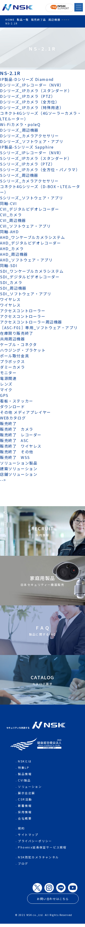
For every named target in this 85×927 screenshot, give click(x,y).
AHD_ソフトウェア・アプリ (26, 260)
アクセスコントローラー (23, 310)
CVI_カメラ (11, 214)
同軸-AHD (9, 231)
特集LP (23, 767)
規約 (21, 828)
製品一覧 (23, 19)
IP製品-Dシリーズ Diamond (27, 79)
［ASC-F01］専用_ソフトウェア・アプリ (39, 327)
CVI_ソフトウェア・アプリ (25, 226)
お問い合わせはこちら (53, 899)
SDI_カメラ (11, 282)
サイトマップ (28, 834)
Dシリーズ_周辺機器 (19, 130)
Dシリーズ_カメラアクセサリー (29, 135)
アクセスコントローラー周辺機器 (31, 322)
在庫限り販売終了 (16, 333)
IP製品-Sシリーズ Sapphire (27, 147)
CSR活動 (25, 799)
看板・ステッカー (16, 401)
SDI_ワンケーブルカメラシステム (32, 271)
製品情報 (25, 774)
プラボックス (12, 361)
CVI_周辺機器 (13, 220)
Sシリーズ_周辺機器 (19, 175)
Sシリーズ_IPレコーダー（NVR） (32, 152)
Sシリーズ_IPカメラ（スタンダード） (36, 158)
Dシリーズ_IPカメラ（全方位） (30, 102)
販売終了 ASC (14, 440)
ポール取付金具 (14, 356)
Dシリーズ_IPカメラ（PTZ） (27, 96)
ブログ (23, 863)
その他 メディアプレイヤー (25, 412)
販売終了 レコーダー (23, 435)
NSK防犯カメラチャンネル (38, 857)
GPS (4, 395)
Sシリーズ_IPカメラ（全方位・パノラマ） (40, 169)
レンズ (6, 384)
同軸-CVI (8, 203)
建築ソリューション (18, 468)
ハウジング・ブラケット (23, 350)
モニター (8, 372)
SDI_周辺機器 (13, 288)
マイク (6, 389)
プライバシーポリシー (35, 841)
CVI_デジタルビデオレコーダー (29, 209)
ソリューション (30, 787)
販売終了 (8, 423)
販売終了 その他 (16, 451)
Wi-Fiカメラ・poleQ (20, 124)
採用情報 (25, 812)
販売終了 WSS (15, 457)
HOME (9, 19)
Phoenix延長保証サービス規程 (42, 847)
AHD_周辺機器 (14, 254)
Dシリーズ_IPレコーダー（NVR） (32, 85)
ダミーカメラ (12, 367)
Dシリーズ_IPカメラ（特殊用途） (32, 107)
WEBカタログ (13, 418)
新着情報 (25, 806)
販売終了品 (38, 19)
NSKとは (25, 761)
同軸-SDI (8, 265)
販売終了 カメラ (18, 429)
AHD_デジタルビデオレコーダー (30, 243)
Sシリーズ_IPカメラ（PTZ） (27, 164)
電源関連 (8, 378)
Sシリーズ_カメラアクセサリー (29, 181)
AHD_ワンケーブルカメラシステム (32, 237)
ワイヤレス (10, 299)
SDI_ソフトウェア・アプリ (25, 293)
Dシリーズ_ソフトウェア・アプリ (32, 141)
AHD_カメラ (12, 248)
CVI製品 (24, 780)
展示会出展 (26, 793)
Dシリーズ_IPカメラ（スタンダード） (36, 90)
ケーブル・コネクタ (18, 344)
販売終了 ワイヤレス (21, 446)
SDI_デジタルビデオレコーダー (30, 277)
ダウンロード (12, 406)
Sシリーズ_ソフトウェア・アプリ (31, 198)
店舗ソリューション (18, 474)
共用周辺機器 (12, 339)
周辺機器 (54, 19)
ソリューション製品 (18, 463)
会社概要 (25, 818)
